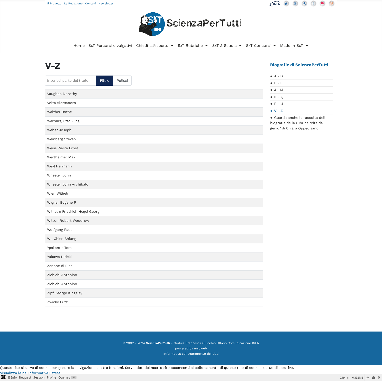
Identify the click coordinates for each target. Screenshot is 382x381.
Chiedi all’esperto (152, 45)
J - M (278, 90)
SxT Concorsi (258, 45)
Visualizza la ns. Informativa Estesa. (30, 373)
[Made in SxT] (306, 45)
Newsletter (106, 3)
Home (79, 45)
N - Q (278, 97)
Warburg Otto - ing (63, 121)
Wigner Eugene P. (61, 202)
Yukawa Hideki (59, 257)
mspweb (200, 348)
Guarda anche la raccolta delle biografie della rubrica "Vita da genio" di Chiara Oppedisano (298, 123)
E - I (277, 83)
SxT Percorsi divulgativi (110, 45)
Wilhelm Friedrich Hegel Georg (73, 211)
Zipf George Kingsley (64, 293)
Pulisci (122, 80)
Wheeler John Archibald (67, 184)
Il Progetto (54, 3)
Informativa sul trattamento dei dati (191, 353)
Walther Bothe (59, 112)
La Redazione (73, 3)
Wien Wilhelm (59, 193)
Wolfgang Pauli (60, 229)
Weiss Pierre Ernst (62, 148)
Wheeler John (59, 175)
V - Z (278, 111)
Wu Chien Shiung (61, 239)
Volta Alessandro (61, 103)
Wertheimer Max (61, 157)
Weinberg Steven (61, 139)
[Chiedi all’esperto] (171, 45)
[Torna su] (374, 372)
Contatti (90, 3)
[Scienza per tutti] (191, 25)
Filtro (104, 80)
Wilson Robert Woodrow (68, 220)
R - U (278, 104)
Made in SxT (291, 45)
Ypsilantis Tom (59, 248)
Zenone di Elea (60, 266)
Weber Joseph (59, 130)
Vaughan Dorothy (62, 94)
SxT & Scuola (224, 45)
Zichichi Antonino (62, 275)
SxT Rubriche (190, 45)
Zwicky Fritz (57, 302)
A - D (278, 76)
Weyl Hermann (59, 166)
